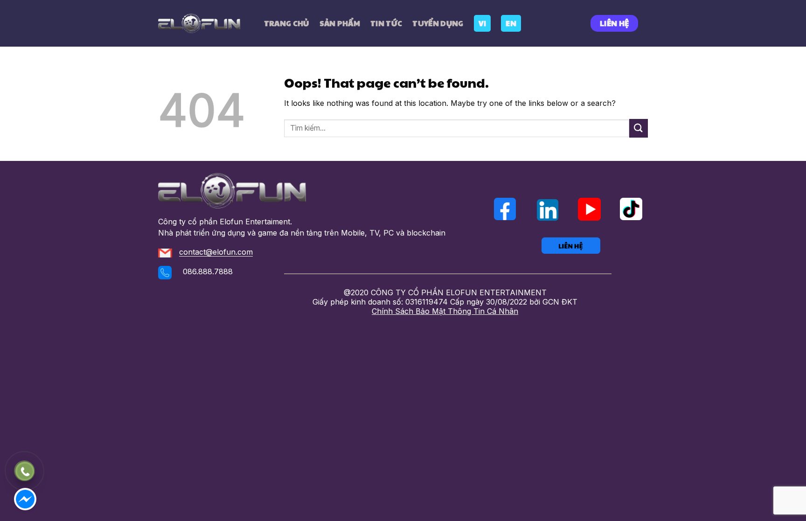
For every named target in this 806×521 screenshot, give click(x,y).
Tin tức (386, 23)
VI (482, 23)
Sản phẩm (340, 23)
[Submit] (638, 128)
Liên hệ (614, 23)
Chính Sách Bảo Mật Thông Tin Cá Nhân (445, 311)
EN (511, 23)
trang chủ (286, 23)
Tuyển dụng (437, 23)
